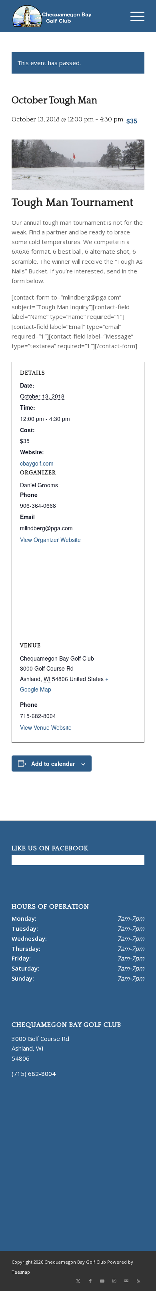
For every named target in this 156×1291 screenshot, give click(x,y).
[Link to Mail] (126, 1281)
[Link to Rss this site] (138, 1281)
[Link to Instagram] (114, 1281)
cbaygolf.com (37, 463)
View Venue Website (46, 727)
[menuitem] (133, 16)
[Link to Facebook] (90, 1281)
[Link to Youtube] (102, 1281)
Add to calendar (53, 763)
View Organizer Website (50, 540)
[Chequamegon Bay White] (65, 16)
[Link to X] (78, 1281)
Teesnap (21, 1272)
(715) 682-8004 (34, 1073)
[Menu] (133, 16)
